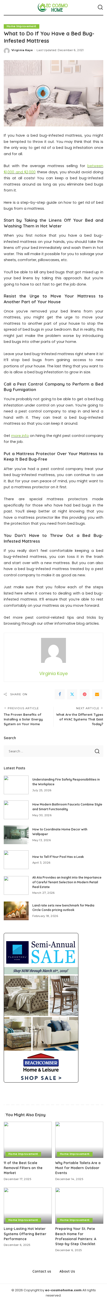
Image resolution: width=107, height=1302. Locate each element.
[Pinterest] (85, 694)
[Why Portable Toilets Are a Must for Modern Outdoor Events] (79, 1140)
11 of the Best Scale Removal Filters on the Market (23, 1168)
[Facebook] (60, 694)
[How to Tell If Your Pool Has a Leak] (16, 859)
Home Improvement (21, 26)
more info (20, 435)
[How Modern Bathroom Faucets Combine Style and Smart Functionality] (16, 810)
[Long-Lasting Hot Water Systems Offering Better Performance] (28, 1206)
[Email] (97, 694)
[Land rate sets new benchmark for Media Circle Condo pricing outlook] (16, 910)
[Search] (100, 7)
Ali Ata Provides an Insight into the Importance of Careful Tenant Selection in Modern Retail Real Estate (67, 882)
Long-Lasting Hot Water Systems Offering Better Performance (25, 1233)
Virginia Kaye (22, 50)
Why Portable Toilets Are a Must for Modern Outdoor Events (78, 1168)
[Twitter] (72, 694)
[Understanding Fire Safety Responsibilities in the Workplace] (16, 785)
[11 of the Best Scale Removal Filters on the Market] (28, 1140)
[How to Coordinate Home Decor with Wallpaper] (16, 834)
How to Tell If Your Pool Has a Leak (58, 857)
